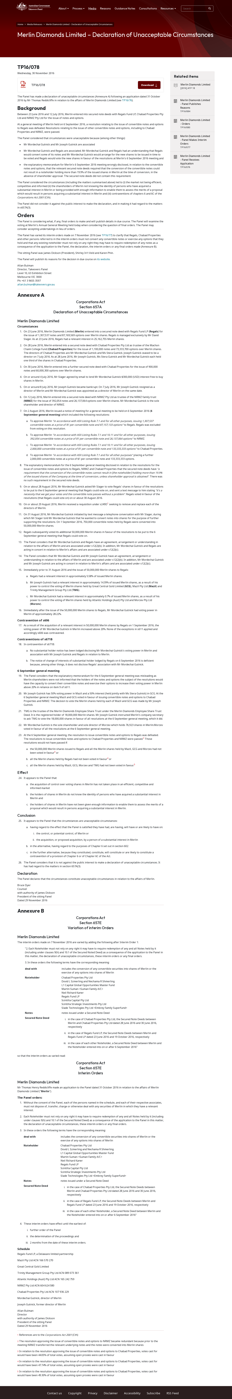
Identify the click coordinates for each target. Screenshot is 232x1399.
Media (92, 8)
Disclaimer (111, 1393)
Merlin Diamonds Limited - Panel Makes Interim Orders (195, 140)
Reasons (105, 8)
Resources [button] (167, 8)
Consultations (148, 8)
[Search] (210, 8)
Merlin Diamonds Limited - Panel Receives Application (195, 159)
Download (147, 85)
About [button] (62, 8)
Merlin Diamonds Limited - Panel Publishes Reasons (195, 104)
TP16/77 (107, 235)
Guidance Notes (125, 8)
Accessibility (132, 1393)
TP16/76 (127, 100)
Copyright (75, 1393)
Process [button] (77, 8)
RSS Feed (173, 1393)
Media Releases (34, 24)
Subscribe (153, 1393)
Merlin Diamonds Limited (195, 84)
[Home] (33, 6)
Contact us (54, 1393)
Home (20, 24)
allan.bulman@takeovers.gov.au (36, 284)
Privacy (92, 1393)
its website (103, 259)
